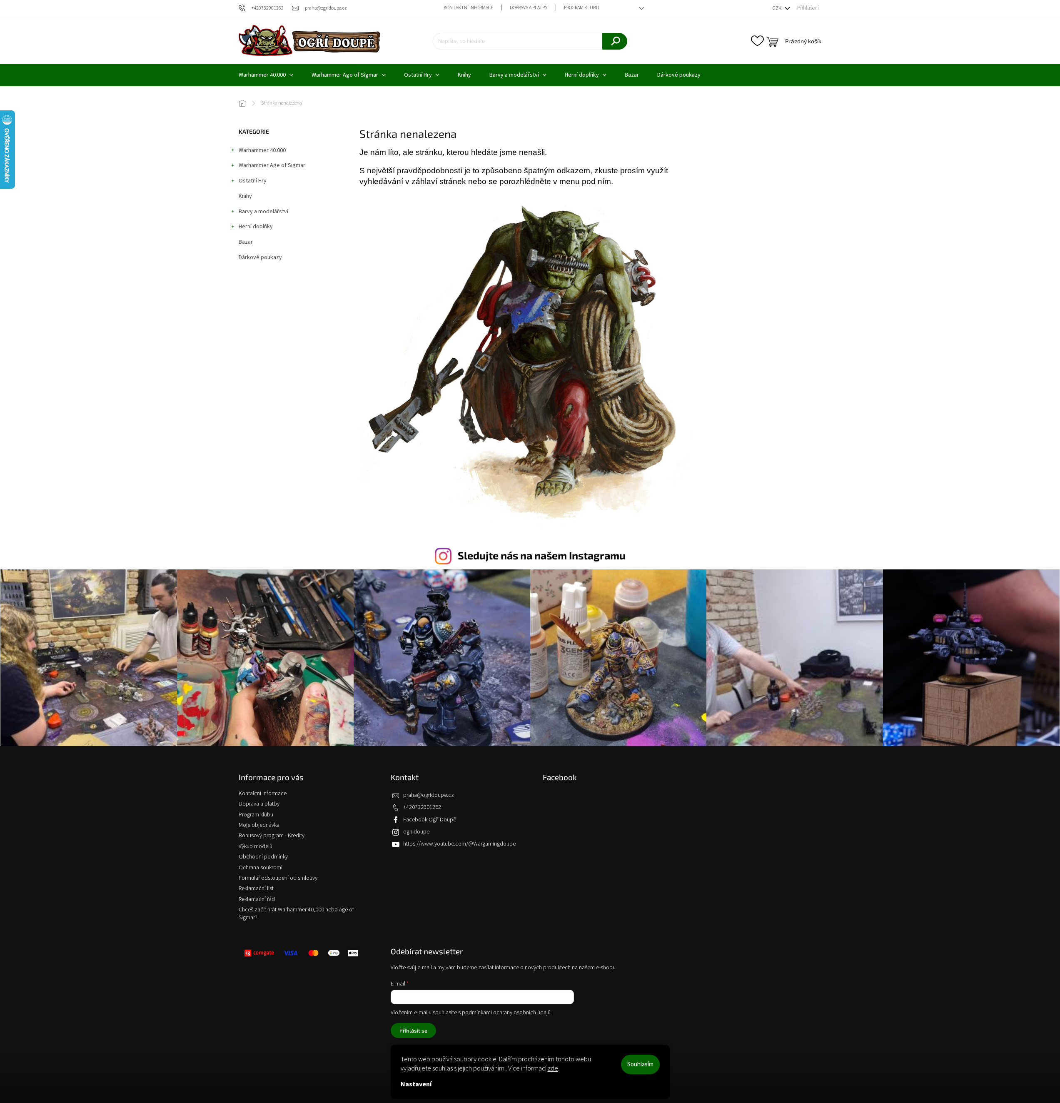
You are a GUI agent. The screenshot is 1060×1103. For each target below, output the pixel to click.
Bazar (246, 242)
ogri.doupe (416, 832)
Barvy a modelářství (263, 211)
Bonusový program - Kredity (271, 835)
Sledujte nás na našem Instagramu (542, 555)
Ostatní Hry (253, 181)
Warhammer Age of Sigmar (272, 165)
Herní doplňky (256, 226)
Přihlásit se (413, 1030)
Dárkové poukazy (260, 257)
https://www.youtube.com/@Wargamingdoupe (459, 844)
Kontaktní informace (468, 7)
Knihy (245, 196)
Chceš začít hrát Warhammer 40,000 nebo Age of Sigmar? (296, 914)
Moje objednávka (259, 825)
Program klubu (581, 7)
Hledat (614, 41)
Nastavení (416, 1084)
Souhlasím (640, 1064)
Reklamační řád (257, 899)
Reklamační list (256, 888)
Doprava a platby (528, 7)
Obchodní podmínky (263, 857)
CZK (777, 8)
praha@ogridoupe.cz (428, 795)
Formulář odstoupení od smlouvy (278, 878)
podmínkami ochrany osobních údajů (506, 1012)
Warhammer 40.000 (262, 150)
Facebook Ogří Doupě (429, 820)
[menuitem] (265, 75)
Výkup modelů (255, 846)
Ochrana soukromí (260, 867)
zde (553, 1068)
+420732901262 (422, 807)
